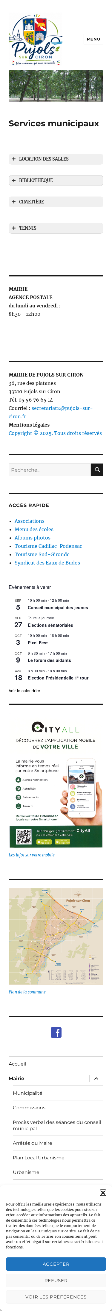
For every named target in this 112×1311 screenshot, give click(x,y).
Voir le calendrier (24, 690)
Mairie (16, 1078)
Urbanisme (26, 1172)
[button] (103, 1193)
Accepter (56, 1264)
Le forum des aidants (49, 660)
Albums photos (32, 538)
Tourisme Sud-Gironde (42, 554)
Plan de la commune (27, 992)
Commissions (29, 1108)
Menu (93, 39)
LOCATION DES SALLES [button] (44, 159)
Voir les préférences (55, 1297)
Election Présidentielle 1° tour (58, 678)
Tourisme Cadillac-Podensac (48, 546)
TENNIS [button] (27, 228)
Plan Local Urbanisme (39, 1158)
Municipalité (27, 1093)
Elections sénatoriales (50, 625)
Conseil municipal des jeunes (58, 607)
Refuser (56, 1280)
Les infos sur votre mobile (32, 855)
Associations (30, 521)
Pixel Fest (38, 643)
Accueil (17, 1064)
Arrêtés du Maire (32, 1143)
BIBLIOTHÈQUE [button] (36, 180)
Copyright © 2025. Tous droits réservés (55, 433)
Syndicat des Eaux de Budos (47, 563)
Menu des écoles (34, 529)
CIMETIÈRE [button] (31, 202)
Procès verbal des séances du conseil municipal (57, 1125)
